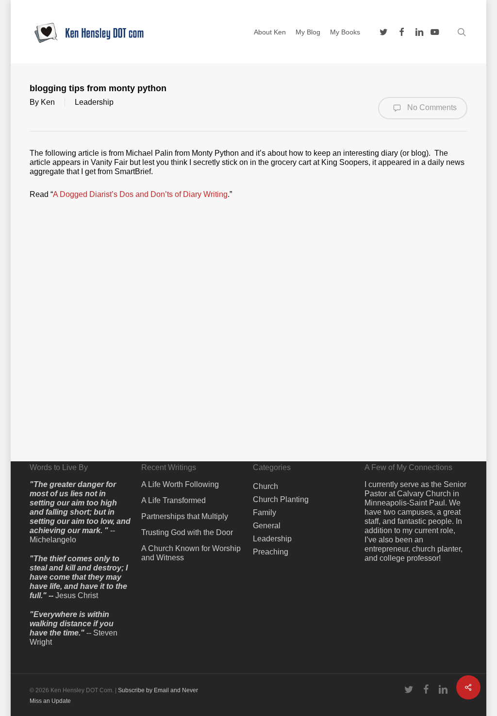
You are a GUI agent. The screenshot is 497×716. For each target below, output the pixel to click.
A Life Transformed (173, 500)
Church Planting (281, 499)
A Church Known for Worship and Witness (191, 553)
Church (265, 486)
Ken (48, 102)
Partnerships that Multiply (184, 516)
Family (264, 512)
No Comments (431, 107)
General (267, 525)
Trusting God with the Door (187, 532)
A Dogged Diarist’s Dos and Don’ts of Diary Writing (140, 194)
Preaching (270, 552)
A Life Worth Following (180, 484)
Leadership (94, 102)
